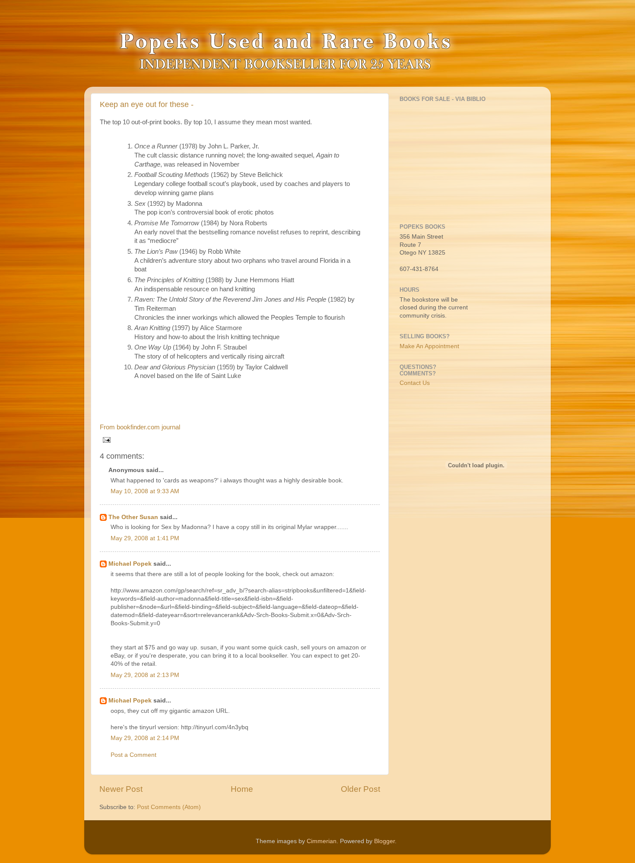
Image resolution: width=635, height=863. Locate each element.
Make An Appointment (429, 346)
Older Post (360, 789)
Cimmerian (322, 841)
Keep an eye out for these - (147, 104)
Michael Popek (130, 564)
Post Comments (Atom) (169, 807)
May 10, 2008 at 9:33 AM (145, 491)
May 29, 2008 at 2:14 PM (145, 738)
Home (242, 789)
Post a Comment (133, 755)
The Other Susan (133, 517)
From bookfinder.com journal (140, 427)
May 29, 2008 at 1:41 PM (145, 538)
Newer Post (121, 789)
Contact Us (415, 383)
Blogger (384, 841)
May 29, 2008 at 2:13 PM (145, 675)
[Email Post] (105, 439)
